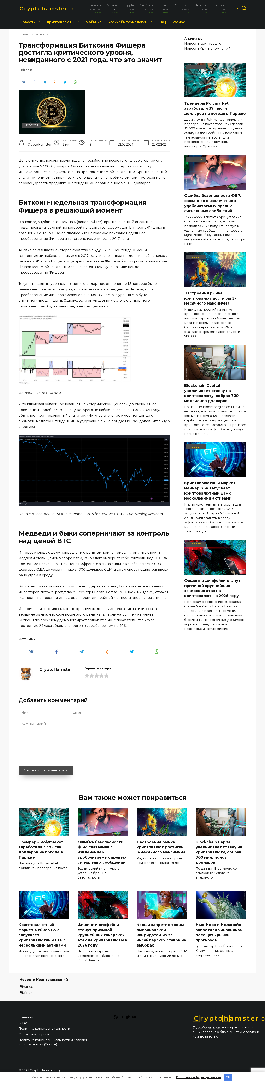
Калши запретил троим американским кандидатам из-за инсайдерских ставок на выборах (161, 935)
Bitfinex (26, 993)
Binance (26, 987)
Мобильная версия (34, 1034)
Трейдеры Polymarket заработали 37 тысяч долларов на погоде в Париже (215, 108)
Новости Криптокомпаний (207, 48)
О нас (23, 1023)
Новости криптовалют (203, 43)
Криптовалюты (60, 22)
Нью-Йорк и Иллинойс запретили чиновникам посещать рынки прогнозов (219, 932)
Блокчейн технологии (127, 22)
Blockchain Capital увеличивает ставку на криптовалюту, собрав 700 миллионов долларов (211, 393)
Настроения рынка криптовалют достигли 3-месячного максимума (210, 298)
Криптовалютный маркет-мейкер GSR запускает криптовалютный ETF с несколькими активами (210, 490)
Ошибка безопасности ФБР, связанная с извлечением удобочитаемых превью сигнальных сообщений (212, 203)
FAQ (162, 22)
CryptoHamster (55, 669)
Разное (178, 22)
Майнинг (93, 22)
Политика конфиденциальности (44, 1028)
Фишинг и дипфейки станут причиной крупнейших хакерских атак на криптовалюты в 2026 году (212, 588)
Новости (28, 22)
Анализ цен (194, 39)
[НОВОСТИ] (215, 95)
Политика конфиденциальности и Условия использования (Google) (53, 1042)
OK (228, 1077)
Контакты (26, 1017)
